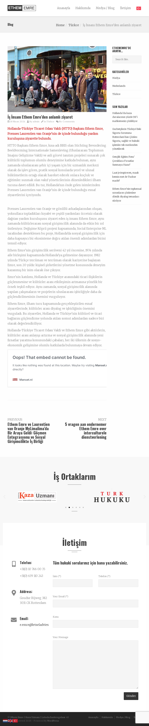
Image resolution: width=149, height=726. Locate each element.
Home (60, 25)
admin (36, 121)
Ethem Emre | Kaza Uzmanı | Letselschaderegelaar (37, 717)
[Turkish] (137, 8)
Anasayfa (63, 8)
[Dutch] (5, 721)
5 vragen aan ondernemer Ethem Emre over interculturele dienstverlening (86, 430)
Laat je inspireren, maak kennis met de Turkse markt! (125, 176)
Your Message (60, 637)
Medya (116, 77)
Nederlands (118, 85)
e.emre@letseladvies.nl (36, 625)
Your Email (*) (60, 596)
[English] (10, 721)
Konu (56, 616)
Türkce (73, 25)
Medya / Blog (105, 8)
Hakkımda (82, 8)
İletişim (125, 8)
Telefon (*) (104, 576)
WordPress (53, 720)
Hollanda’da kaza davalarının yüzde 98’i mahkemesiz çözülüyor (125, 117)
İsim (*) (57, 576)
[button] (4, 496)
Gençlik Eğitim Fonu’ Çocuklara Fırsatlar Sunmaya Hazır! (123, 160)
